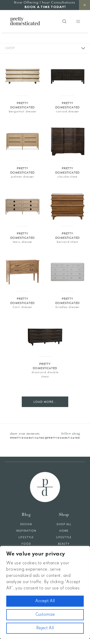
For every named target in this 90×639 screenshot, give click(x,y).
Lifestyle (26, 537)
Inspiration (26, 531)
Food (26, 544)
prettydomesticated (28, 438)
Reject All (45, 628)
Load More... (45, 402)
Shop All (63, 524)
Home (63, 531)
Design (26, 524)
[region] (45, 592)
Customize (45, 615)
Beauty (64, 544)
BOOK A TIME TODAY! (45, 7)
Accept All (45, 601)
